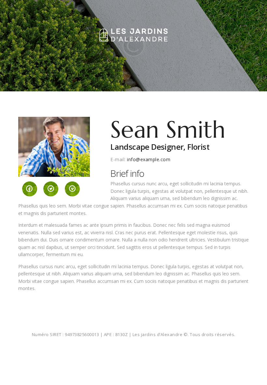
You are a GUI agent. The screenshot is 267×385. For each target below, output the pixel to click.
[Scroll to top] (255, 373)
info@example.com (148, 159)
